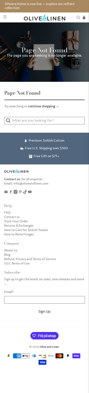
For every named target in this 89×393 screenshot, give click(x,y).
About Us (10, 250)
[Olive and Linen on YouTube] (30, 193)
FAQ (7, 213)
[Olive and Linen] (44, 17)
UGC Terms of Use (17, 264)
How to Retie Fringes (19, 234)
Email (9, 292)
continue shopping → (43, 106)
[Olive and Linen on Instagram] (15, 193)
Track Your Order (16, 221)
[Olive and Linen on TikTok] (25, 193)
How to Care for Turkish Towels (26, 230)
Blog (7, 255)
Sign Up (44, 311)
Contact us (12, 217)
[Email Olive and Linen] (6, 193)
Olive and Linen (49, 347)
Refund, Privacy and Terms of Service (30, 259)
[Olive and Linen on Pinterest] (20, 193)
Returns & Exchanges (19, 226)
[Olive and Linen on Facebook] (11, 193)
